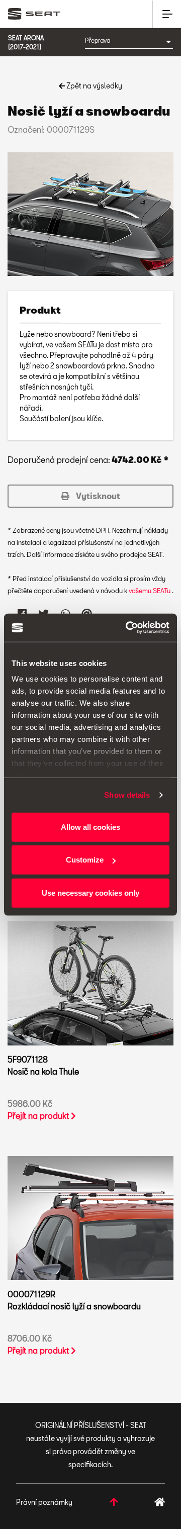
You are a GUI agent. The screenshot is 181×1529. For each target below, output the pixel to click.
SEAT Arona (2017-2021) (26, 42)
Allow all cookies (90, 826)
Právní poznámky (44, 1502)
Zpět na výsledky (93, 85)
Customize (85, 859)
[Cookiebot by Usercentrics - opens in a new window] (127, 627)
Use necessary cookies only (90, 892)
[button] (90, 496)
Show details (127, 795)
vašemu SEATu (150, 591)
